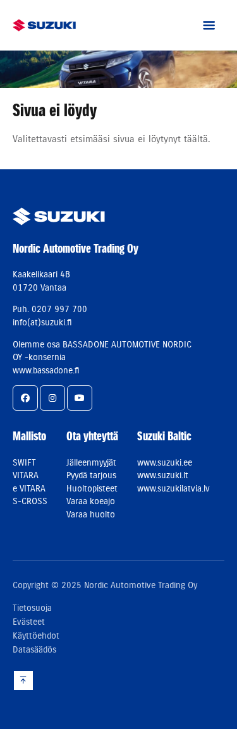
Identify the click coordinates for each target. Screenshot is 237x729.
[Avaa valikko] (208, 25)
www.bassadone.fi (46, 370)
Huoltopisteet (92, 488)
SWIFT (24, 462)
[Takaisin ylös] (23, 680)
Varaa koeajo (90, 501)
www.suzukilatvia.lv (173, 488)
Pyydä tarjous (91, 475)
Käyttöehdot (36, 635)
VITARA (26, 475)
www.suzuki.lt (162, 475)
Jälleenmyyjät (91, 462)
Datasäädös (34, 649)
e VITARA (29, 488)
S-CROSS (30, 501)
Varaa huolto (90, 514)
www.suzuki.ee (164, 462)
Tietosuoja (32, 607)
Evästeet (29, 621)
